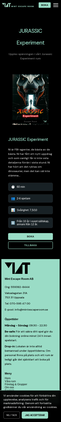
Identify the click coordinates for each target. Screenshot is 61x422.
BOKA (44, 5)
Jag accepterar (35, 415)
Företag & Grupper (16, 384)
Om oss (9, 387)
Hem (8, 378)
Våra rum (10, 381)
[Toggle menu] (55, 5)
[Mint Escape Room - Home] (18, 5)
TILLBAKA (30, 245)
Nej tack (11, 415)
